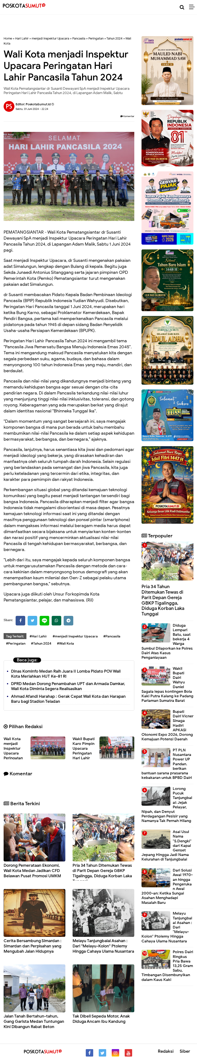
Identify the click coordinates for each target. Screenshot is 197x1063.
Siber (185, 1051)
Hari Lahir (22, 38)
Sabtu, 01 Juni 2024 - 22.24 (32, 109)
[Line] (44, 620)
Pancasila (78, 38)
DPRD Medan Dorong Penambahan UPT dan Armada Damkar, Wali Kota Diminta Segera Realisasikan (68, 686)
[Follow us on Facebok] (89, 1053)
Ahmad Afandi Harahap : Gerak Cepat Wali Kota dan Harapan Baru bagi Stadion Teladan (68, 699)
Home (8, 38)
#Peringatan (15, 643)
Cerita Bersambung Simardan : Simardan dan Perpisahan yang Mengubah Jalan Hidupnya (33, 946)
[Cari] (182, 7)
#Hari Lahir (38, 636)
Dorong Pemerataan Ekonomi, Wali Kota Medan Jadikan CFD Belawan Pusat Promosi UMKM (32, 870)
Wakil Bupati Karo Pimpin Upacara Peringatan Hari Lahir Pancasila (84, 751)
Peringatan (96, 38)
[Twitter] (32, 620)
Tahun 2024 (114, 38)
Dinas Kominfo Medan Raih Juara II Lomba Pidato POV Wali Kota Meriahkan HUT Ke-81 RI (66, 674)
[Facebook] (20, 620)
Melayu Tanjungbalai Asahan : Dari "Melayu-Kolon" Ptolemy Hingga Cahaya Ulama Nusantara (103, 946)
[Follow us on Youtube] (128, 1053)
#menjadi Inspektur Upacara (75, 636)
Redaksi (166, 1051)
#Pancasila (111, 636)
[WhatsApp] (56, 620)
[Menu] (193, 7)
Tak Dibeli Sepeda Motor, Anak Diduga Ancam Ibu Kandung (101, 1019)
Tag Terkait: (15, 636)
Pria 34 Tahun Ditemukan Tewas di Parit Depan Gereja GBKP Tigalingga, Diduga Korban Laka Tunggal (102, 873)
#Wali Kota (65, 643)
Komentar (128, 116)
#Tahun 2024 (41, 643)
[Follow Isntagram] (115, 1053)
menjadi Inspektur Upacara (50, 38)
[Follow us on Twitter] (102, 1053)
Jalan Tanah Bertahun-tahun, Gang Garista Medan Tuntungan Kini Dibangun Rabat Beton (34, 1021)
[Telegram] (68, 620)
